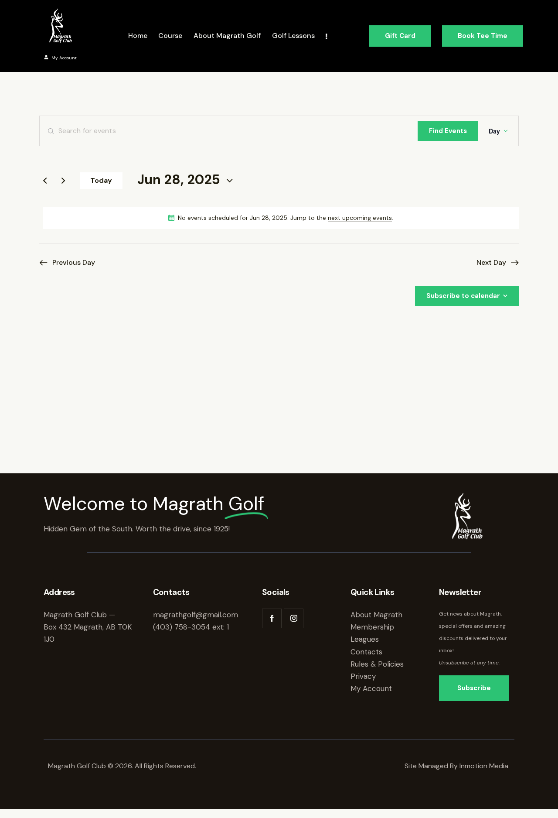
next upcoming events (360, 218)
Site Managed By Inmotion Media (457, 765)
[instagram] (293, 618)
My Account (64, 58)
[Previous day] (45, 180)
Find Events (448, 131)
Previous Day (73, 262)
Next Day (491, 262)
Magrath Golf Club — (79, 614)
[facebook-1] (272, 618)
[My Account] (46, 57)
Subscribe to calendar (463, 295)
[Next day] (63, 180)
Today (101, 180)
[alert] (281, 218)
